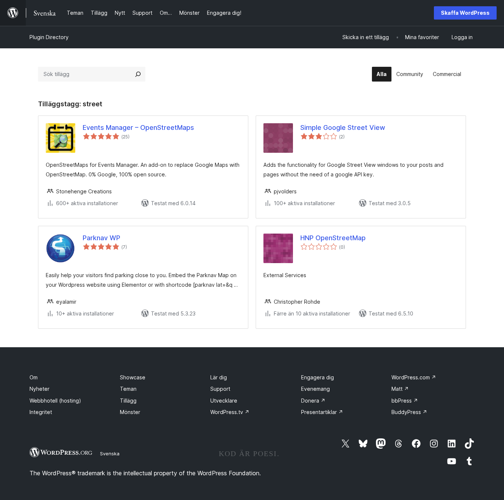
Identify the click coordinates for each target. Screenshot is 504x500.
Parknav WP (101, 238)
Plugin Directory (49, 37)
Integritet (41, 412)
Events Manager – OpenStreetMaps (138, 127)
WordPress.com (413, 377)
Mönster (130, 412)
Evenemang (315, 389)
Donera (313, 400)
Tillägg (128, 400)
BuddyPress (409, 412)
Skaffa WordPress (465, 13)
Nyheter (39, 389)
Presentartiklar (322, 412)
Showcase (132, 377)
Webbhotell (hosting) (55, 400)
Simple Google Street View (342, 127)
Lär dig (218, 377)
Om (34, 377)
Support (220, 389)
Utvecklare (223, 400)
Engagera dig (317, 377)
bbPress (404, 400)
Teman (128, 389)
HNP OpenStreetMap (333, 238)
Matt (400, 389)
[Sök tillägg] (138, 74)
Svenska (110, 453)
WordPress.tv (229, 412)
